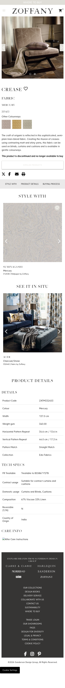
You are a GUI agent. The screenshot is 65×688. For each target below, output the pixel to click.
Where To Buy (32, 2)
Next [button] (61, 47)
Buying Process (51, 184)
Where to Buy (32, 611)
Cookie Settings (10, 670)
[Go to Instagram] (32, 654)
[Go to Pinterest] (39, 654)
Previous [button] (3, 47)
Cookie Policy (32, 643)
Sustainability (32, 607)
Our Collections (32, 587)
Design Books (32, 591)
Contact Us (32, 603)
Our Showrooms (32, 623)
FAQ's (32, 627)
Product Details (30, 184)
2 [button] (34, 74)
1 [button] (30, 74)
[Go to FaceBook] (25, 654)
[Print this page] (25, 174)
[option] (32, 47)
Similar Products (32, 165)
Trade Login (32, 619)
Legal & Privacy (32, 635)
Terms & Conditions (32, 639)
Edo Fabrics (45, 454)
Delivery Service (33, 595)
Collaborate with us (32, 599)
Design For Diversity (32, 631)
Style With (11, 184)
